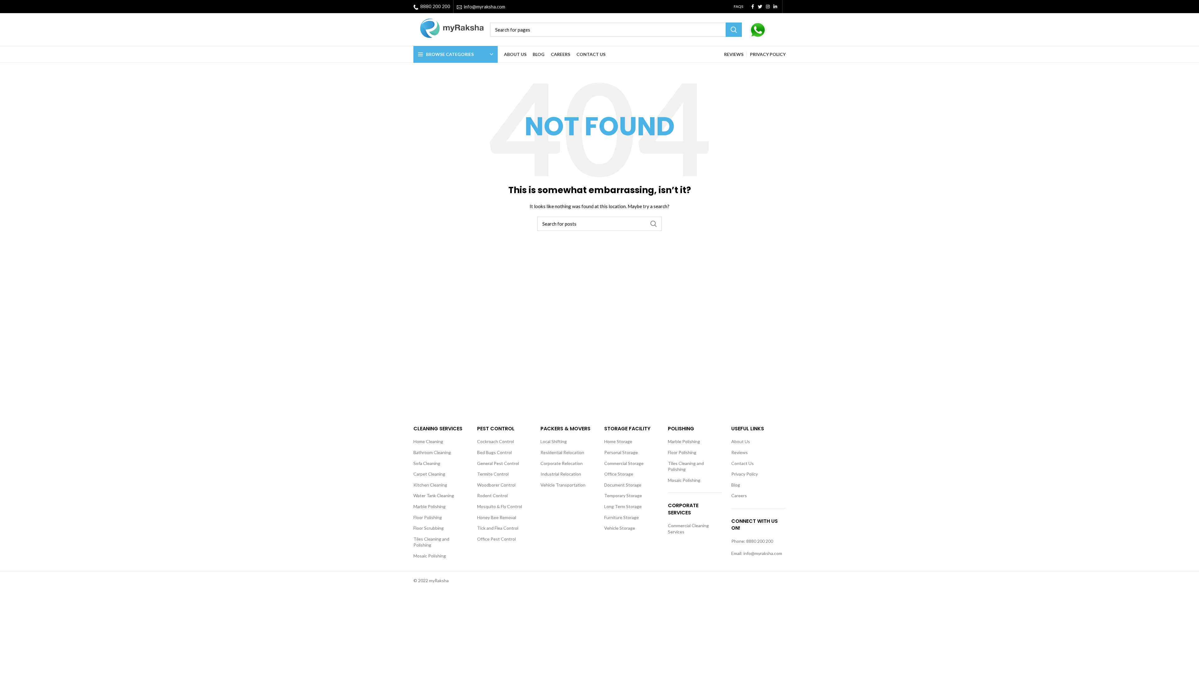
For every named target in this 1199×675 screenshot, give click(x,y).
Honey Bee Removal (496, 517)
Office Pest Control (496, 539)
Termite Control (493, 474)
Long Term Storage (623, 506)
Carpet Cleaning (429, 474)
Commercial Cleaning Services (688, 528)
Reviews (739, 452)
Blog (735, 485)
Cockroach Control (495, 441)
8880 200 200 (435, 6)
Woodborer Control (496, 485)
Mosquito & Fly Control (499, 506)
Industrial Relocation (560, 474)
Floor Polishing (427, 517)
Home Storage (618, 441)
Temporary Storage (623, 495)
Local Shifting (553, 441)
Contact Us (742, 463)
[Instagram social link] (768, 6)
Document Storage (622, 485)
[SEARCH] (734, 29)
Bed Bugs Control (494, 452)
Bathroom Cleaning (432, 452)
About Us (740, 441)
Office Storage (618, 474)
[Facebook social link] (752, 6)
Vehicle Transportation (562, 485)
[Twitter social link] (760, 6)
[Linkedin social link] (775, 6)
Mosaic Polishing (429, 555)
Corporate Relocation (561, 463)
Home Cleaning (428, 441)
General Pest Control (498, 463)
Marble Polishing (429, 506)
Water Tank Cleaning (433, 495)
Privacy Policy (744, 474)
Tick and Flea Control (497, 528)
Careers (739, 495)
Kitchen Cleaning (430, 485)
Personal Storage (621, 452)
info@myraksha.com (484, 6)
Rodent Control (492, 495)
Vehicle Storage (619, 528)
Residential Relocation (562, 452)
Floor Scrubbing (428, 528)
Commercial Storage (624, 463)
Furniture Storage (621, 517)
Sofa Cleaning (426, 463)
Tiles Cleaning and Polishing (431, 542)
